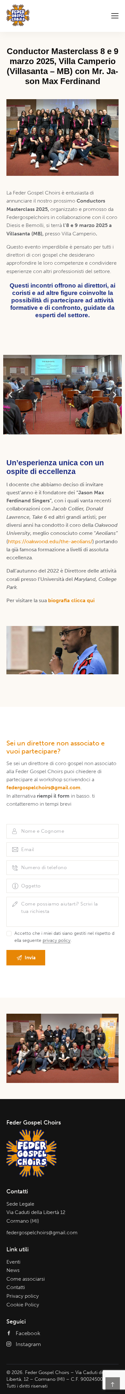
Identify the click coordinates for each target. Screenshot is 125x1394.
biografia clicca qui (71, 600)
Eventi (13, 1262)
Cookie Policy (22, 1305)
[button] (10, 395)
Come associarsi (25, 1279)
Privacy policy (22, 1296)
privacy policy (57, 940)
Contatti (15, 1287)
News (13, 1270)
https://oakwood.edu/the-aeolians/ (50, 541)
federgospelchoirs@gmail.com (42, 1232)
